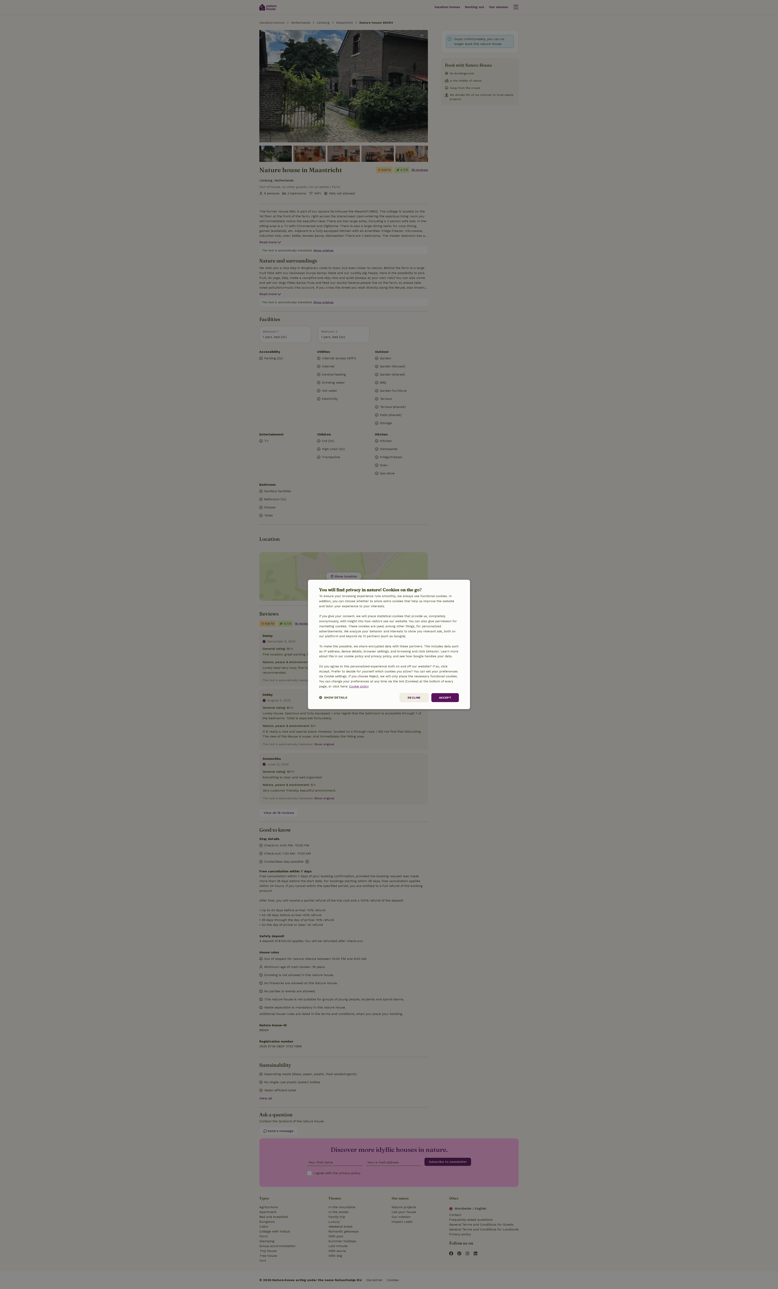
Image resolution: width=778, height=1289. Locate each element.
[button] (333, 697)
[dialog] (389, 644)
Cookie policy (359, 686)
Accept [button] (445, 697)
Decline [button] (414, 697)
